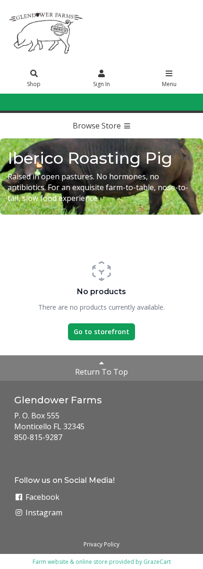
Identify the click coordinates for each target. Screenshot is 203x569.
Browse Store (98, 125)
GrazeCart (157, 562)
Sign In (101, 84)
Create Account (118, 101)
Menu (169, 84)
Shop (34, 84)
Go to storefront (101, 331)
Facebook (41, 497)
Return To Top (101, 372)
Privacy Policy (101, 544)
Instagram (43, 512)
